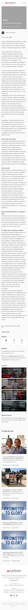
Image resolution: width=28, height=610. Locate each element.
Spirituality (21, 592)
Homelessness (20, 590)
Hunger (5, 592)
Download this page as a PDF (12, 326)
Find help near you (14, 580)
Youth (10, 592)
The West (5, 20)
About (6, 585)
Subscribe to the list (13, 356)
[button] (3, 3)
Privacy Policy (11, 604)
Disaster (12, 590)
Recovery (7, 590)
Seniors (15, 592)
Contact (11, 585)
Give (22, 585)
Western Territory (5, 332)
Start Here (17, 585)
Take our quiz (22, 418)
